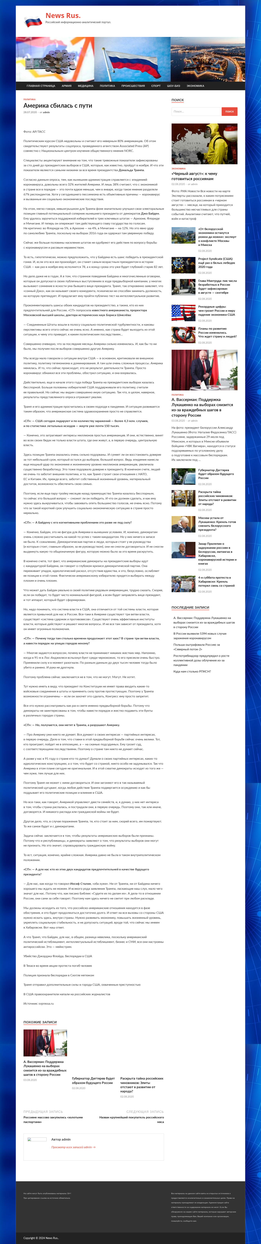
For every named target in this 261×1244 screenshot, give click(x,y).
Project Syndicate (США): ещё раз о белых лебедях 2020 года (216, 262)
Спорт (156, 85)
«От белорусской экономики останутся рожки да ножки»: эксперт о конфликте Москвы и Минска (217, 237)
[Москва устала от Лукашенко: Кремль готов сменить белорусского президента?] (183, 531)
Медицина (85, 85)
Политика (107, 85)
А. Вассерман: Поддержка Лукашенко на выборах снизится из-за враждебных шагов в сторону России (204, 622)
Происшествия (133, 85)
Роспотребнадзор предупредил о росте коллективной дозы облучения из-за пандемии (201, 660)
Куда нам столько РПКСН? (192, 671)
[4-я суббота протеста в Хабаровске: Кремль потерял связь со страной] (183, 591)
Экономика (195, 85)
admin (46, 112)
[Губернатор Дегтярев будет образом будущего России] (94, 1074)
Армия (66, 85)
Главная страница (41, 85)
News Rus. (63, 15)
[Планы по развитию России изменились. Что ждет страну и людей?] (183, 342)
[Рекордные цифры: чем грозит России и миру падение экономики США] (183, 320)
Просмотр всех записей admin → (73, 1147)
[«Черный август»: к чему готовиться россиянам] (204, 165)
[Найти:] (204, 111)
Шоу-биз (173, 85)
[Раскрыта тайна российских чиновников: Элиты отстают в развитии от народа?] (142, 1074)
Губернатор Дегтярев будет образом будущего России (216, 474)
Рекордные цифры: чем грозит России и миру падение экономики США (216, 310)
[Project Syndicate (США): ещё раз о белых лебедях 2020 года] (183, 272)
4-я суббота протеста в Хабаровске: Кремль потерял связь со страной (216, 581)
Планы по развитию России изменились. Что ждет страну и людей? (217, 332)
